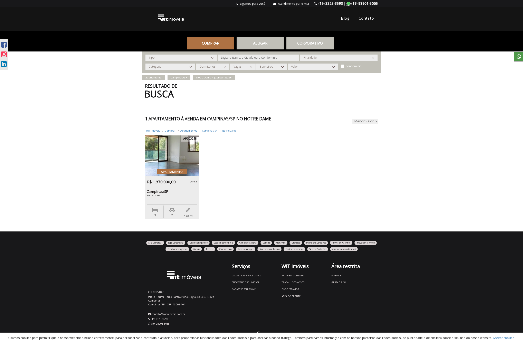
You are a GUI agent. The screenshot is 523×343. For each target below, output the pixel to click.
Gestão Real (338, 282)
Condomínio (353, 66)
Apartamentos (188, 130)
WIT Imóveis (153, 130)
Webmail (336, 275)
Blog (345, 18)
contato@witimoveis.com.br (168, 314)
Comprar (170, 130)
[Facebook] (4, 44)
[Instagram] (4, 54)
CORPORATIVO (310, 43)
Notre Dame (229, 130)
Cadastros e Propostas (246, 275)
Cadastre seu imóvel (244, 289)
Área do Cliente (291, 296)
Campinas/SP (209, 130)
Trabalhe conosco (293, 282)
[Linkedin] (4, 63)
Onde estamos (290, 289)
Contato (366, 18)
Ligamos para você (252, 4)
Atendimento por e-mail (293, 4)
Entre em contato (293, 275)
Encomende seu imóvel (245, 282)
